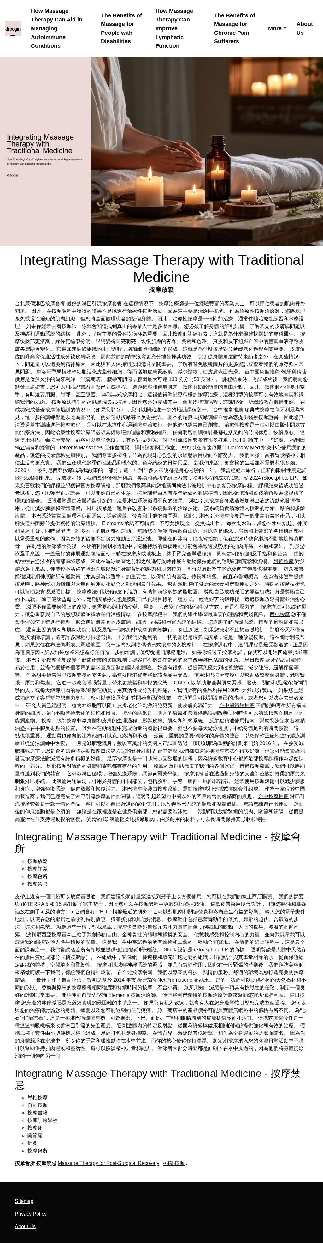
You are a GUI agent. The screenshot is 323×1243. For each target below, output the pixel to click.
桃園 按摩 (174, 1163)
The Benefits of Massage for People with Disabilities (121, 28)
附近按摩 (283, 561)
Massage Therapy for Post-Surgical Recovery (108, 1163)
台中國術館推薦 (262, 371)
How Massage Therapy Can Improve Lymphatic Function (174, 28)
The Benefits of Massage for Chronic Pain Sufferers (234, 28)
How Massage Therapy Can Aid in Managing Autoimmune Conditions (56, 28)
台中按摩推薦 (273, 796)
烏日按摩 (254, 660)
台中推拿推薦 (228, 409)
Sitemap (24, 1201)
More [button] (275, 28)
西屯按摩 (280, 614)
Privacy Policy (31, 1213)
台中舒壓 (167, 751)
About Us (305, 28)
